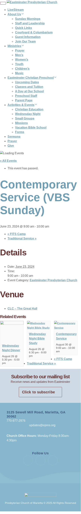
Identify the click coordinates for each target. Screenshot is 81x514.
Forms (19, 132)
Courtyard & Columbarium (34, 32)
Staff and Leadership (30, 23)
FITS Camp (17, 234)
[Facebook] (28, 460)
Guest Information (28, 37)
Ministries (14, 46)
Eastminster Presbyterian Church (53, 280)
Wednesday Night (27, 114)
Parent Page (24, 100)
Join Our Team (25, 41)
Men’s (19, 55)
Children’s (22, 68)
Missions (21, 123)
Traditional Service (22, 238)
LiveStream (16, 9)
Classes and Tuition (29, 86)
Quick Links (23, 27)
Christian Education (29, 109)
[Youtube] (40, 460)
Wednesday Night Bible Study (37, 338)
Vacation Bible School (30, 127)
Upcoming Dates (27, 82)
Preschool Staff (26, 95)
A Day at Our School (29, 91)
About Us (14, 14)
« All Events (8, 160)
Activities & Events (21, 104)
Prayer (19, 50)
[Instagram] (53, 460)
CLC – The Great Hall (22, 308)
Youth (19, 64)
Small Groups (24, 118)
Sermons (14, 136)
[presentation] (11, 323)
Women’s (21, 59)
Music (19, 73)
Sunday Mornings (27, 18)
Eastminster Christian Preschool (31, 77)
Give (11, 145)
